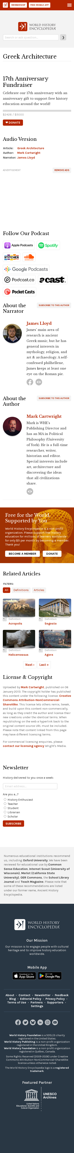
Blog (12, 999)
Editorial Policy (30, 999)
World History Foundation (25, 1035)
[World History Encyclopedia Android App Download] (50, 976)
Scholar (13, 816)
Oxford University (35, 860)
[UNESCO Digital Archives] (37, 1098)
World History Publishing (19, 1041)
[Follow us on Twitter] (26, 1024)
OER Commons (31, 877)
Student (13, 808)
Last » (44, 665)
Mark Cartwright (28, 153)
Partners (37, 1002)
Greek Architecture (30, 148)
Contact (24, 995)
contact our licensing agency (23, 746)
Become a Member (22, 553)
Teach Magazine (32, 881)
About (10, 995)
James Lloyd (26, 157)
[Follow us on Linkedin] (40, 1024)
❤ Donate (13, 122)
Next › (29, 665)
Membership (18, 5)
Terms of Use (16, 1002)
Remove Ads (61, 170)
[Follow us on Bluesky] (33, 1024)
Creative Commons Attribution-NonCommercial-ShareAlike (37, 700)
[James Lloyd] (30, 382)
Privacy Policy (55, 999)
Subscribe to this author (54, 305)
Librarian (14, 812)
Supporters (55, 1002)
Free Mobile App (39, 5)
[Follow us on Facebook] (18, 1024)
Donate (52, 553)
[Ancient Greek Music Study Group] (38, 382)
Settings (37, 1006)
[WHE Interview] (30, 491)
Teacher (13, 804)
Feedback (61, 995)
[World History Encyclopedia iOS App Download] (24, 976)
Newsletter (42, 995)
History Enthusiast (20, 799)
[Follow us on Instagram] (48, 1024)
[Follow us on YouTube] (55, 1024)
